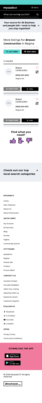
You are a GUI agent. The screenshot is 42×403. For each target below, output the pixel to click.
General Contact (10, 281)
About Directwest (11, 213)
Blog (5, 232)
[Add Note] (37, 73)
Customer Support (11, 301)
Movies (7, 236)
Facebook (10, 312)
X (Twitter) (10, 316)
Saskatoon (8, 254)
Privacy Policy (9, 334)
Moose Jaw (8, 262)
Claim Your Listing (11, 289)
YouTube (10, 320)
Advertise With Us (11, 293)
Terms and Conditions (13, 338)
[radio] (13, 140)
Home (6, 201)
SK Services (8, 228)
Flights (6, 240)
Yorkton (7, 266)
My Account (9, 224)
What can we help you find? (17, 14)
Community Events (12, 244)
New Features (9, 205)
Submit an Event (11, 297)
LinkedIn (10, 324)
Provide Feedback (11, 285)
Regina (6, 258)
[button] (35, 8)
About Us (7, 209)
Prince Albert (9, 270)
